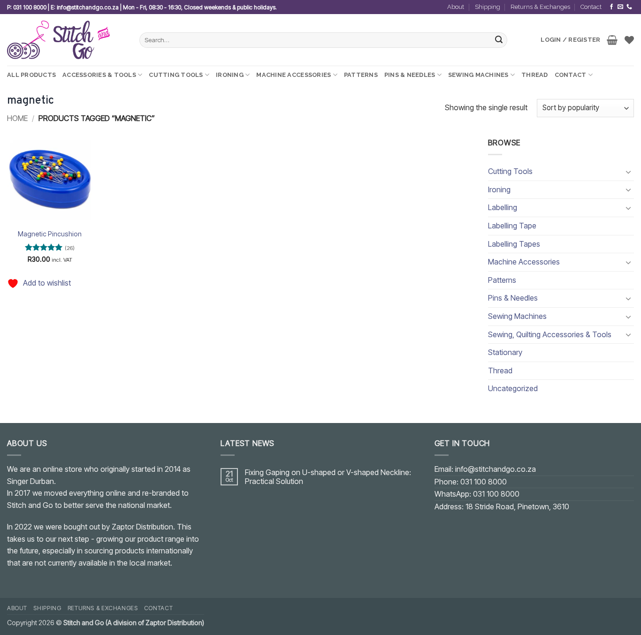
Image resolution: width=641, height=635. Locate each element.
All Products (31, 74)
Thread (534, 74)
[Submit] (499, 40)
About (455, 6)
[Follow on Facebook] (611, 7)
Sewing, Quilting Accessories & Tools (549, 334)
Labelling (502, 207)
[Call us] (629, 7)
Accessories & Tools (99, 74)
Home (17, 118)
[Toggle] (628, 171)
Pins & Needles (409, 74)
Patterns (361, 74)
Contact (591, 6)
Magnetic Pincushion (50, 234)
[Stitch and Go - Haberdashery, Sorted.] (66, 40)
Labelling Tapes (514, 244)
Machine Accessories (293, 74)
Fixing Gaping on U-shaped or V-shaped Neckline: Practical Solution (328, 477)
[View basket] (612, 40)
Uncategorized (513, 388)
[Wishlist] (629, 40)
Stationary (505, 352)
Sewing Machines (478, 74)
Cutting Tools (176, 74)
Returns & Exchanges (540, 6)
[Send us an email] (620, 7)
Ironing (230, 74)
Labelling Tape (512, 225)
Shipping (487, 6)
